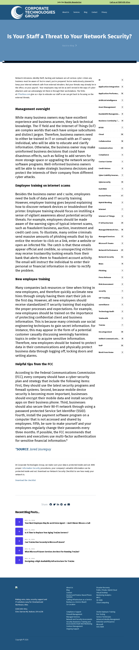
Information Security (31, 468)
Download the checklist (25, 480)
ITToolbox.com (24, 94)
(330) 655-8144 (21, 609)
